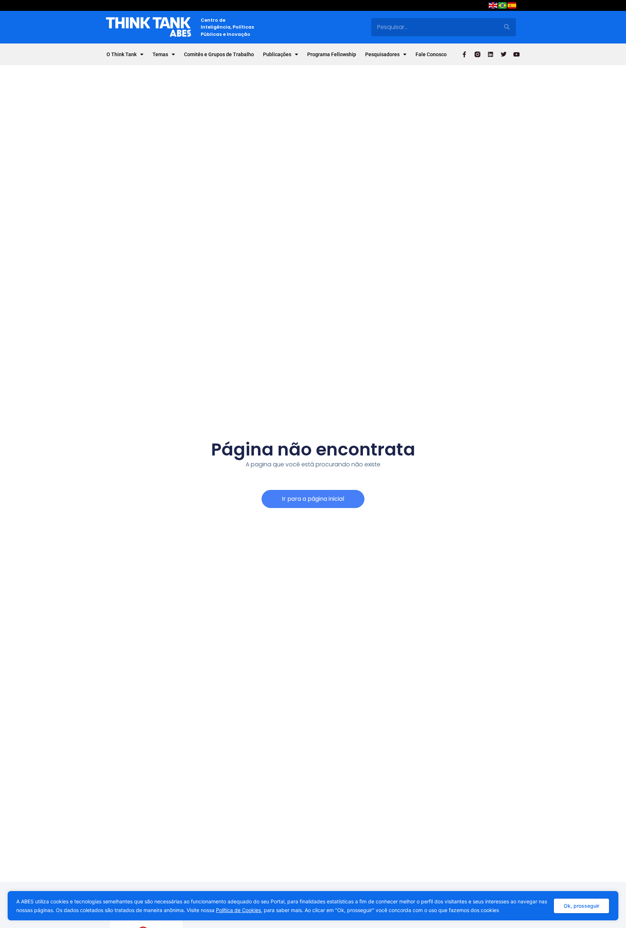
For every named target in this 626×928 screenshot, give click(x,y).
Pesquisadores (382, 54)
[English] (493, 6)
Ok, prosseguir (581, 906)
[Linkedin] (490, 54)
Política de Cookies (238, 910)
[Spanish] (512, 6)
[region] (313, 905)
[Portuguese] (503, 6)
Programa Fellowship (331, 54)
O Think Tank (122, 54)
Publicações (277, 54)
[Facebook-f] (464, 54)
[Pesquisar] (507, 27)
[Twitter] (503, 54)
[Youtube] (516, 54)
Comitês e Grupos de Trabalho (219, 54)
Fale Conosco (431, 54)
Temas (160, 54)
